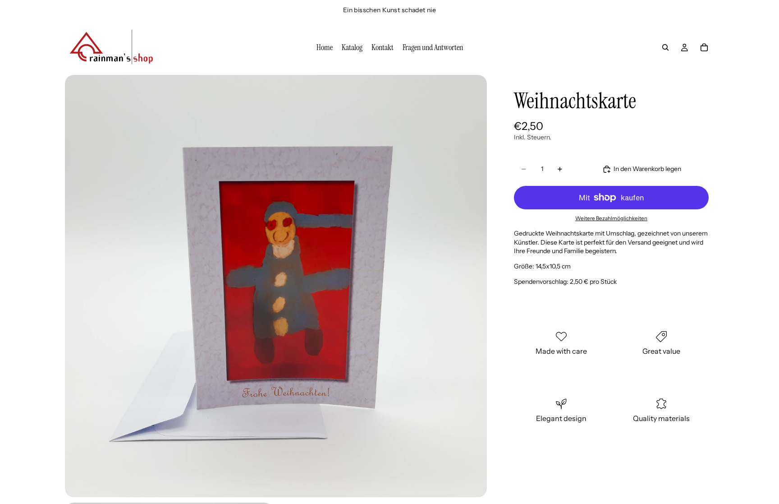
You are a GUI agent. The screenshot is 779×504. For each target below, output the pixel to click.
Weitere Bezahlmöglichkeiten (611, 218)
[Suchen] (665, 47)
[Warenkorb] (704, 47)
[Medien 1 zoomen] (276, 286)
